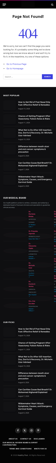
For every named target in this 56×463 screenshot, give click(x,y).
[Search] (52, 5)
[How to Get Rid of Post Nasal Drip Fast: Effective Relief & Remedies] (9, 105)
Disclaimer (39, 439)
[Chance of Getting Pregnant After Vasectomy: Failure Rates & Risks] (9, 119)
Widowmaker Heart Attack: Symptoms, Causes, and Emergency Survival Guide (35, 179)
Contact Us (25, 439)
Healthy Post (23, 455)
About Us (13, 439)
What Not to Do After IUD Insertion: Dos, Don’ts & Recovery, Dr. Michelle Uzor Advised (35, 133)
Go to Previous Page (16, 64)
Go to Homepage (15, 68)
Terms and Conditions (20, 449)
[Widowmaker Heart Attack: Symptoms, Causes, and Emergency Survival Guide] (9, 180)
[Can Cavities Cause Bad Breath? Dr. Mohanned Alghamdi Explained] (9, 166)
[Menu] (4, 5)
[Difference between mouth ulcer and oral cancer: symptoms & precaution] (9, 150)
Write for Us (40, 449)
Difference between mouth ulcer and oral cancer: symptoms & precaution (33, 149)
